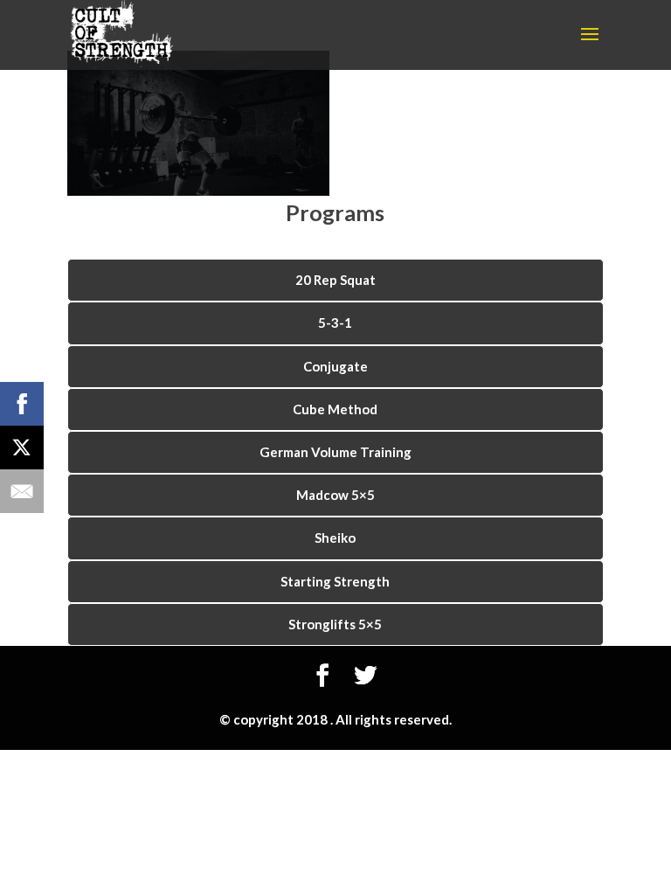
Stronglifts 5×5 (335, 624)
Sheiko (335, 537)
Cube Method (335, 409)
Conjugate (335, 366)
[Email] (22, 491)
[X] (22, 447)
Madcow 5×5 (335, 495)
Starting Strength (335, 581)
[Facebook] (22, 404)
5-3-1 (335, 322)
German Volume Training (335, 452)
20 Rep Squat (335, 280)
